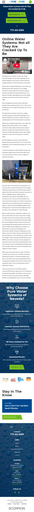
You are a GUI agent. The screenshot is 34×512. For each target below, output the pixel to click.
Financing (17, 452)
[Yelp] (19, 492)
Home (17, 443)
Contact (17, 455)
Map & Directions (17, 469)
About (17, 446)
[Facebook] (15, 492)
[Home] (17, 2)
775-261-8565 (17, 30)
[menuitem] (9, 503)
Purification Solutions (17, 449)
